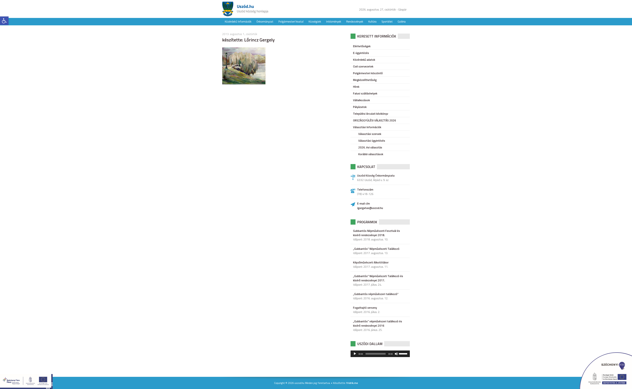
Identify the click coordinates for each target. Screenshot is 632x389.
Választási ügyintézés (371, 141)
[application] (380, 353)
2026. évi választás (370, 147)
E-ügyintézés (361, 53)
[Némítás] (396, 353)
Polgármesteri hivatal (290, 21)
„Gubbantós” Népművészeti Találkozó (376, 249)
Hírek (356, 87)
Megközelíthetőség (365, 80)
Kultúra (372, 21)
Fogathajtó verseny (365, 308)
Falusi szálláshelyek (365, 93)
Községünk (314, 21)
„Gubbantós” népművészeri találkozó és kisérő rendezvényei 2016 (377, 323)
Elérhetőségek (361, 46)
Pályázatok (360, 107)
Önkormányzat (264, 21)
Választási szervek (369, 134)
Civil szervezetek (363, 66)
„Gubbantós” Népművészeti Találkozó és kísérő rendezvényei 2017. (378, 278)
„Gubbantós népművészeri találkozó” (375, 294)
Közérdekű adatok (364, 60)
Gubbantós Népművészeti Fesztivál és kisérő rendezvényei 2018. (376, 233)
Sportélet (387, 21)
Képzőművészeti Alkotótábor (371, 262)
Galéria (402, 21)
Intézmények (333, 21)
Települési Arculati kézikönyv (370, 114)
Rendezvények (354, 21)
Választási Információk (367, 127)
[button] (4, 20)
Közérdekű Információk (238, 21)
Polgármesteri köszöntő (368, 73)
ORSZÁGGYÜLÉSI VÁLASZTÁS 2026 (374, 120)
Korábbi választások (370, 154)
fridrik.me (352, 383)
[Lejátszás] (354, 353)
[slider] (403, 353)
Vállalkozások (361, 100)
